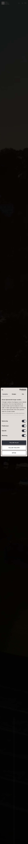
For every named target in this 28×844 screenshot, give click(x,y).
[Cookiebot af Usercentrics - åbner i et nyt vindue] (19, 390)
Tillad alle (14, 442)
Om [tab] (23, 394)
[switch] (24, 426)
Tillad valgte (14, 447)
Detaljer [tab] (14, 394)
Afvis (14, 453)
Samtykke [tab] (5, 394)
